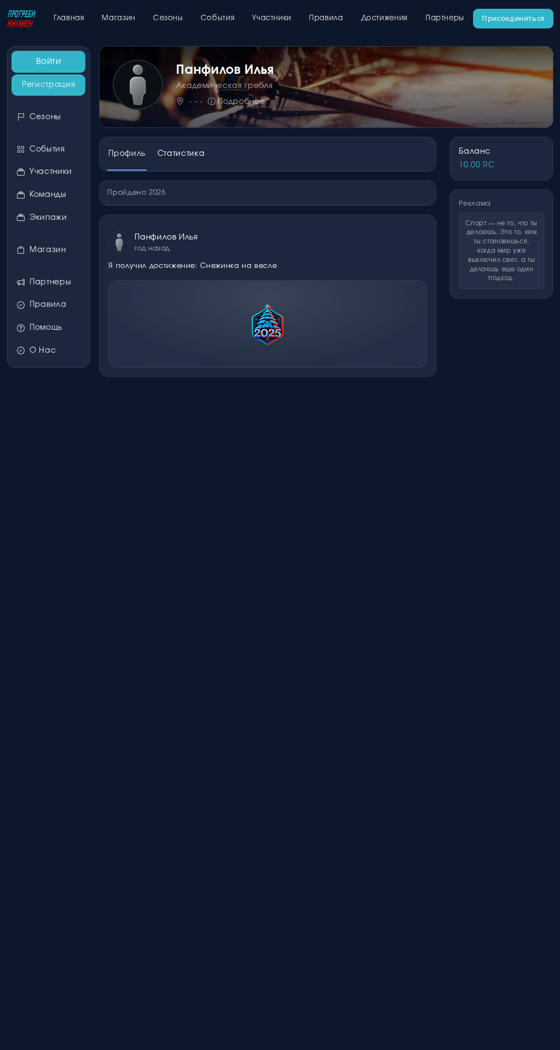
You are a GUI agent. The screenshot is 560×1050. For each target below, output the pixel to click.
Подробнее (241, 102)
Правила (326, 18)
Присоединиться (513, 18)
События (218, 18)
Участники (271, 18)
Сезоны (168, 18)
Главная (69, 18)
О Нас (43, 350)
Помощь (46, 327)
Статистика (181, 154)
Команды (48, 195)
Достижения (384, 18)
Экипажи (48, 217)
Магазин (118, 18)
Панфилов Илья (166, 237)
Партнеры (444, 18)
